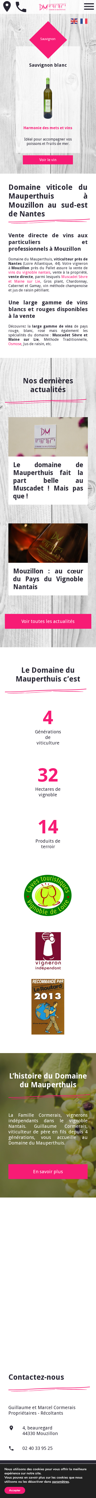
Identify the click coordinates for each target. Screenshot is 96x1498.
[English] (74, 21)
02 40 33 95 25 (30, 1448)
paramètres (60, 1482)
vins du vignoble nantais (29, 272)
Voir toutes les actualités (48, 621)
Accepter (15, 1490)
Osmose (14, 344)
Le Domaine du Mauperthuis (52, 7)
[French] (84, 21)
